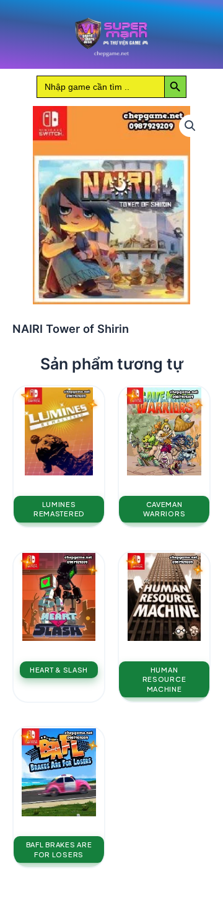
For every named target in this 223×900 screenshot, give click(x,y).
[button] (190, 126)
